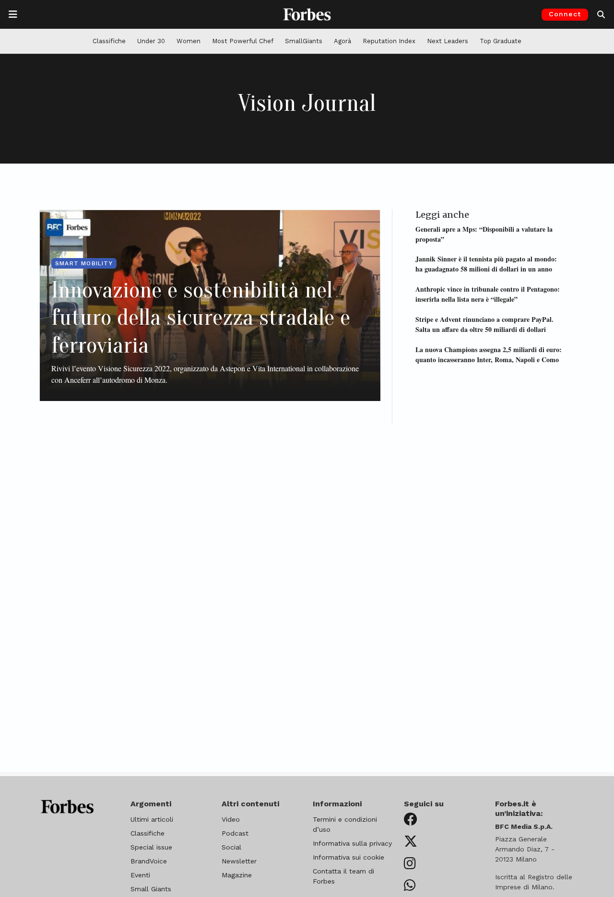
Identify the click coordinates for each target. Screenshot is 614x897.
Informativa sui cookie (348, 857)
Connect (565, 14)
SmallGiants (303, 41)
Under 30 (151, 41)
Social (231, 847)
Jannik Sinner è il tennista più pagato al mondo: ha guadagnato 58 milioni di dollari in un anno (486, 264)
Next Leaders (447, 41)
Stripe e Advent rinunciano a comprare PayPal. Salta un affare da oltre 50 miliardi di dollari (484, 324)
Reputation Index (389, 41)
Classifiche (109, 41)
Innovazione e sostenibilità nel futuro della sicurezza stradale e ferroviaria (200, 317)
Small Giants (150, 889)
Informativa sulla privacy (352, 843)
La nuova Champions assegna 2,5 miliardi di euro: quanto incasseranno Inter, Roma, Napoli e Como (488, 354)
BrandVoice (148, 861)
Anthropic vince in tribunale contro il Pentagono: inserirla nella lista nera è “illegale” (487, 294)
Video (231, 819)
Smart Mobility (84, 263)
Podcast (235, 833)
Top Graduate (500, 41)
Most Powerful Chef (242, 41)
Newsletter (239, 861)
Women (189, 41)
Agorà (342, 41)
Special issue (151, 847)
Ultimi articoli (151, 819)
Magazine (237, 875)
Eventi (140, 875)
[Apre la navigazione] (13, 14)
